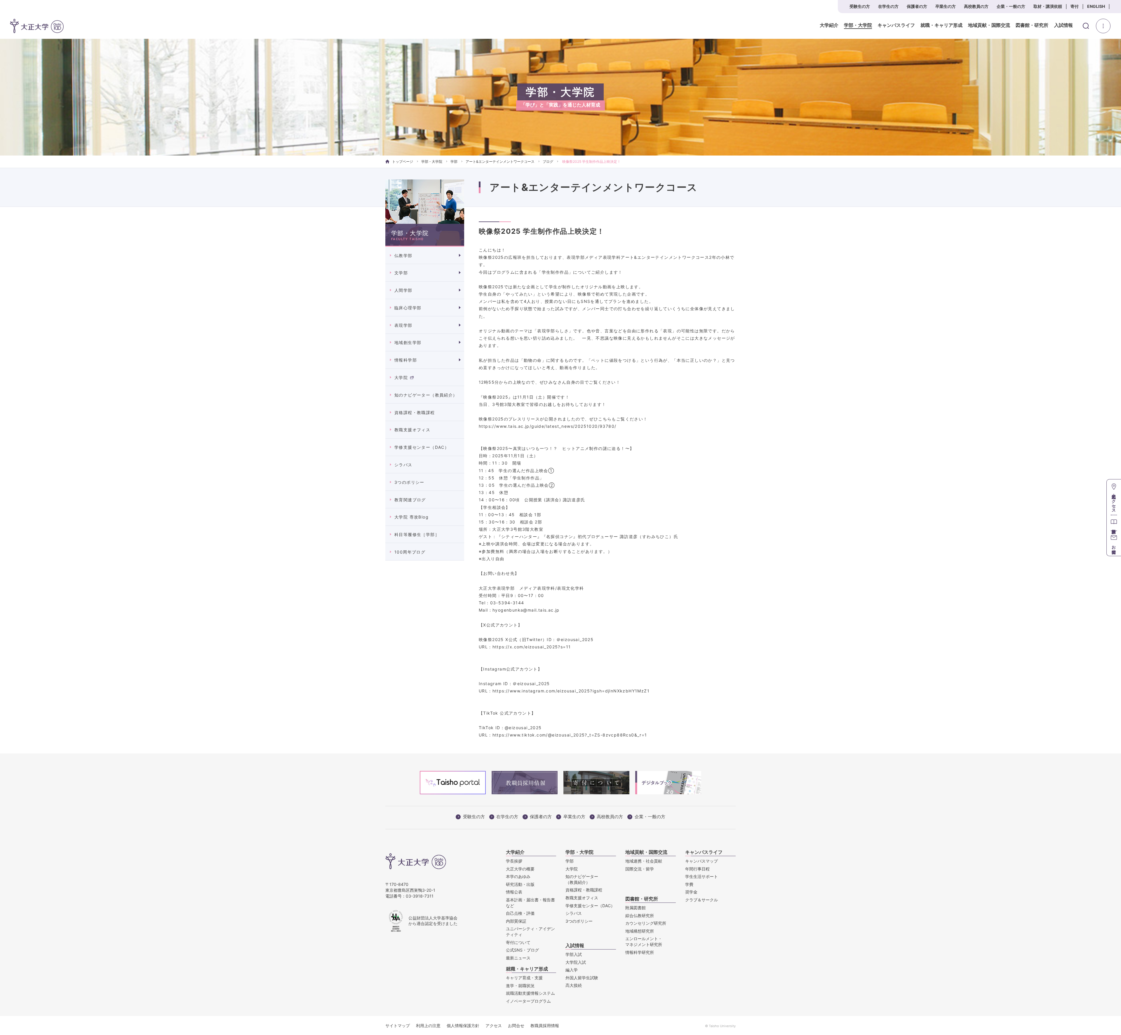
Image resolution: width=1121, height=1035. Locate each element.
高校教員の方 (976, 6)
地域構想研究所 (639, 930)
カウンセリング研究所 (645, 923)
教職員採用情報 (544, 1025)
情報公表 (514, 891)
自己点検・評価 (520, 913)
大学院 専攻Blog (411, 516)
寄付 (1074, 6)
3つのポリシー (409, 482)
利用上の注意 (428, 1025)
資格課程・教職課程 (414, 412)
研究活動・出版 (520, 884)
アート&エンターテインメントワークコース (500, 161)
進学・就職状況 (520, 985)
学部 (453, 161)
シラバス (403, 464)
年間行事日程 (697, 868)
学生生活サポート (701, 876)
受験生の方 (860, 6)
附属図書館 (635, 907)
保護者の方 (917, 6)
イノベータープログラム (528, 1001)
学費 (689, 884)
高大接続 (573, 985)
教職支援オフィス (412, 429)
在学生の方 (888, 6)
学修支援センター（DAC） (421, 447)
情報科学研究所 (639, 952)
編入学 (571, 969)
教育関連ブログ (410, 499)
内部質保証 (516, 921)
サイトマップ (397, 1025)
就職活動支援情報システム (530, 993)
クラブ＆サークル (701, 899)
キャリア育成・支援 (524, 977)
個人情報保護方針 (463, 1025)
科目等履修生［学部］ (416, 534)
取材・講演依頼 (1047, 6)
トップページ (402, 161)
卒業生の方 (945, 6)
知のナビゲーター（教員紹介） (425, 394)
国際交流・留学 (639, 868)
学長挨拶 (514, 860)
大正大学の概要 (520, 868)
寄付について (518, 942)
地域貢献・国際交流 (989, 25)
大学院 (401, 377)
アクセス (493, 1025)
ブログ (548, 161)
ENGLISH (1096, 6)
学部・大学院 (858, 25)
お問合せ (516, 1025)
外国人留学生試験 (581, 977)
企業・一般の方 (1011, 6)
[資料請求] (1114, 523)
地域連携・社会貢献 (643, 860)
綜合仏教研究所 (639, 915)
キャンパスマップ (701, 860)
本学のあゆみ (518, 876)
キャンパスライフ (896, 25)
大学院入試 (575, 962)
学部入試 (573, 954)
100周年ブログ (409, 551)
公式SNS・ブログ (522, 949)
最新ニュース (518, 957)
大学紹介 (829, 25)
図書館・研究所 (1032, 25)
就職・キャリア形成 (941, 25)
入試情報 (1063, 25)
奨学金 (691, 891)
